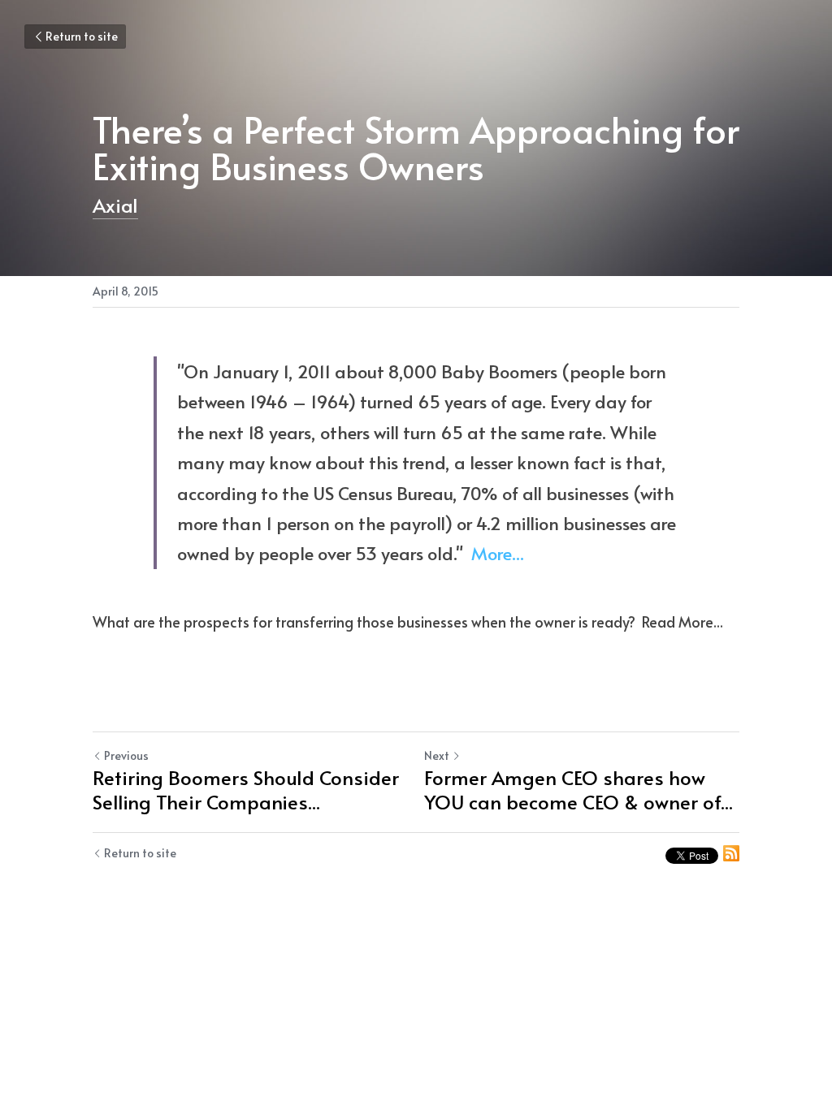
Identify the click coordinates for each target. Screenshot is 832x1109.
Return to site (82, 36)
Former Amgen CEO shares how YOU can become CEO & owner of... (578, 790)
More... (497, 553)
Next (436, 755)
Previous (126, 755)
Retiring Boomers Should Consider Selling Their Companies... (246, 790)
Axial (115, 205)
